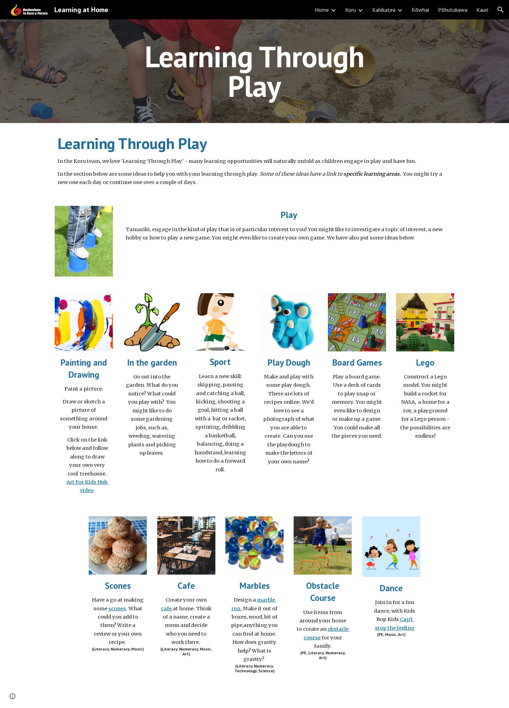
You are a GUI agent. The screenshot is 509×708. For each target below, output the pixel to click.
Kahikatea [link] (383, 9)
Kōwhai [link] (420, 9)
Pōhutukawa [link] (452, 9)
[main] (254, 71)
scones (117, 608)
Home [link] (322, 9)
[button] (500, 9)
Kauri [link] (482, 9)
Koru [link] (350, 9)
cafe (167, 608)
